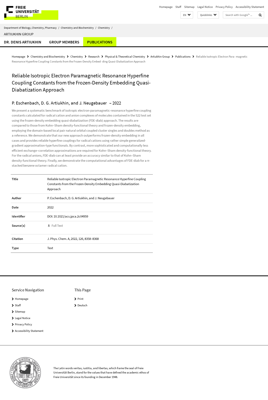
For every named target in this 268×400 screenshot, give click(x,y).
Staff (178, 7)
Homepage (165, 7)
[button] (186, 15)
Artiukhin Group (19, 34)
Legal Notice (205, 7)
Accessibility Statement (250, 7)
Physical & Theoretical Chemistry (125, 56)
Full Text (57, 225)
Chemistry (105, 27)
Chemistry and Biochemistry (78, 27)
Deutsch (82, 305)
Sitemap (189, 7)
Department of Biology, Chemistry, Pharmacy (31, 27)
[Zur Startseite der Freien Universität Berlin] (33, 12)
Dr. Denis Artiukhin (22, 41)
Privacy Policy (224, 7)
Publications (99, 41)
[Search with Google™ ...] (260, 15)
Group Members (64, 41)
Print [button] (80, 299)
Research (93, 56)
